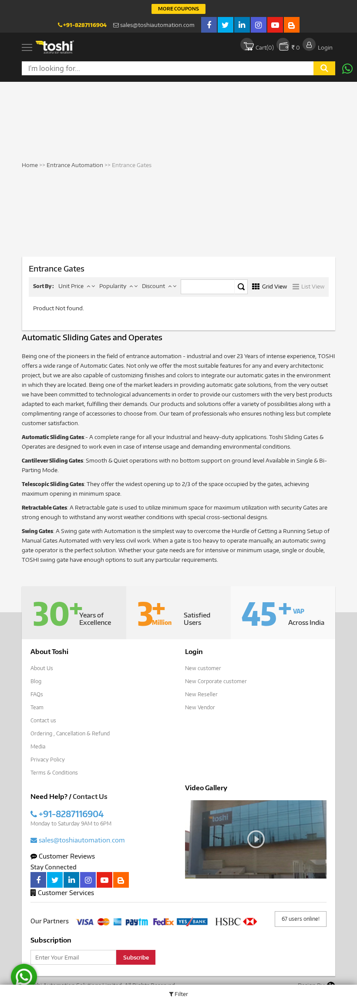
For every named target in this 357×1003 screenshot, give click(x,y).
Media (37, 746)
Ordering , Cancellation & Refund (70, 733)
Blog (35, 681)
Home (30, 164)
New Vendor (200, 707)
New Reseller (201, 694)
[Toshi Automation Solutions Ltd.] (55, 47)
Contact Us (90, 796)
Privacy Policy (47, 759)
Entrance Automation (75, 164)
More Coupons (178, 8)
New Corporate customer (216, 681)
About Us (41, 668)
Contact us (43, 720)
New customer (203, 668)
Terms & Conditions (54, 772)
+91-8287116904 (84, 24)
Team (37, 707)
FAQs (36, 694)
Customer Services (65, 892)
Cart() (265, 47)
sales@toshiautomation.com (157, 24)
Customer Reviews (66, 856)
